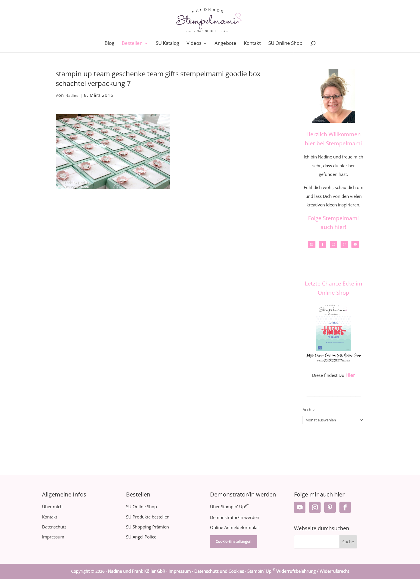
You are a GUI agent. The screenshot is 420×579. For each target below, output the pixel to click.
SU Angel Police (141, 537)
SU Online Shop (285, 43)
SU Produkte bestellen (147, 517)
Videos (194, 43)
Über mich (52, 506)
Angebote (225, 43)
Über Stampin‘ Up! (229, 506)
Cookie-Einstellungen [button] (233, 541)
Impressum (53, 537)
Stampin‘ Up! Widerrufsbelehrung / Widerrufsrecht (298, 571)
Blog (109, 43)
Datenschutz (54, 527)
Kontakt (252, 43)
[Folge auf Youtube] (299, 507)
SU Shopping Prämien (147, 527)
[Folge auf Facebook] (345, 507)
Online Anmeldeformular (234, 527)
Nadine (72, 95)
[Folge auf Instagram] (315, 507)
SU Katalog (167, 43)
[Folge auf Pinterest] (330, 507)
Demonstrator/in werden (234, 517)
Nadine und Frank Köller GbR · (138, 571)
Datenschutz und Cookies (219, 571)
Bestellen (132, 43)
